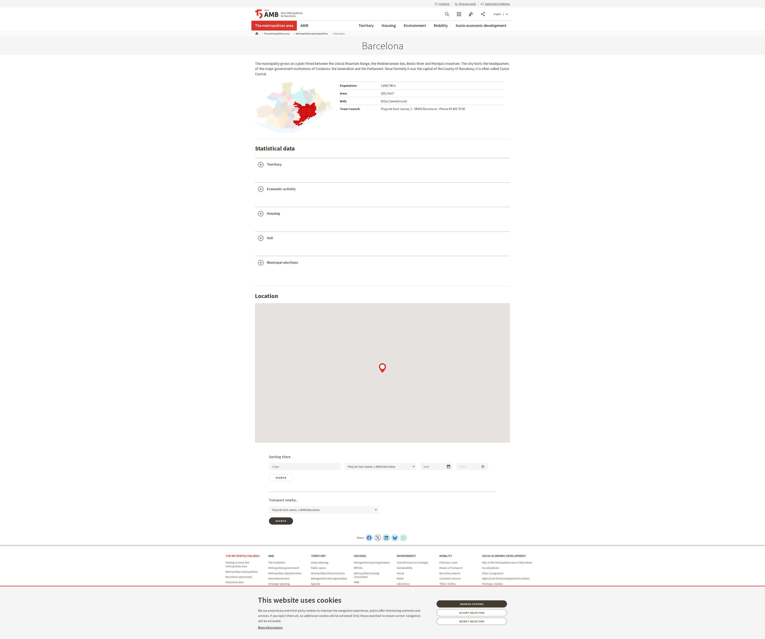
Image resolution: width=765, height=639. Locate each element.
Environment (415, 25)
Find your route (448, 562)
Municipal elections (282, 262)
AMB (304, 25)
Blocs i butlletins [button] (471, 14)
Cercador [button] (447, 14)
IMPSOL (358, 568)
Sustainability (405, 568)
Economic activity (281, 189)
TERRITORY (318, 556)
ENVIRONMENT (406, 556)
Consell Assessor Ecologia (412, 562)
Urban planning (320, 562)
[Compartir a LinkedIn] (386, 538)
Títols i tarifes (447, 584)
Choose (448, 466)
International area (278, 578)
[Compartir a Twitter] (378, 538)
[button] (442, 3)
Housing (389, 25)
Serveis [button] (459, 14)
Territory (366, 25)
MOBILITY (445, 556)
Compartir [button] (483, 14)
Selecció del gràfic (278, 178)
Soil (270, 238)
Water (400, 578)
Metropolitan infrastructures (328, 573)
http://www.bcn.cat (394, 101)
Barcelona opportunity (239, 577)
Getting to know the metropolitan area (237, 564)
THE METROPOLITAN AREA (242, 556)
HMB (356, 582)
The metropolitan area (274, 25)
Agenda (315, 584)
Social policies (490, 568)
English (497, 14)
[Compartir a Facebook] (369, 538)
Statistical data (234, 582)
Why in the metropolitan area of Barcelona (507, 562)
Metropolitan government (283, 568)
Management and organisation (329, 578)
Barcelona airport (449, 573)
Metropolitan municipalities (242, 571)
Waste (400, 573)
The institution (276, 562)
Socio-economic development (481, 25)
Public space (318, 568)
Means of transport (450, 568)
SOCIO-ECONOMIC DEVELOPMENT (504, 556)
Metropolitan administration (284, 573)
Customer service (450, 578)
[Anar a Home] (256, 33)
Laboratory (403, 584)
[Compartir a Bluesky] (395, 538)
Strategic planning (279, 584)
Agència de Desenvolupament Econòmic (506, 578)
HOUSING (360, 556)
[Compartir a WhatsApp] (403, 538)
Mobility (441, 25)
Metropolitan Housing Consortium (366, 575)
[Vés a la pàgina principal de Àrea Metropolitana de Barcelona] (279, 14)
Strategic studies (492, 584)
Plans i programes (493, 573)
